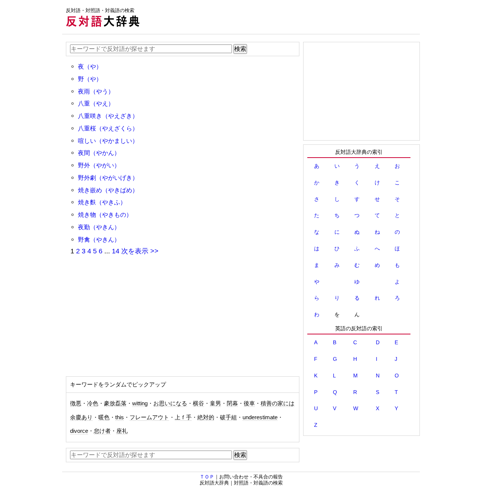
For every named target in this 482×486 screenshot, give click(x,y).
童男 (215, 403)
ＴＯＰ (207, 477)
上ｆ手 (183, 417)
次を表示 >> (140, 251)
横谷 (198, 403)
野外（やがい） (99, 165)
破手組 (228, 417)
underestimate (260, 417)
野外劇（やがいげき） (108, 177)
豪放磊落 (115, 403)
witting (140, 403)
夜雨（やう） (96, 91)
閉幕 (232, 403)
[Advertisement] (283, 17)
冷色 (92, 403)
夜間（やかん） (99, 152)
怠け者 (102, 431)
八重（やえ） (96, 103)
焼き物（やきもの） (105, 214)
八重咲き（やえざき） (108, 115)
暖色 (104, 417)
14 (115, 251)
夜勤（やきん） (99, 227)
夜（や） (90, 66)
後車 (249, 403)
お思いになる (170, 403)
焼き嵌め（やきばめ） (108, 190)
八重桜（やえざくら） (108, 128)
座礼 (122, 431)
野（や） (90, 78)
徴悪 (75, 403)
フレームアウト (149, 417)
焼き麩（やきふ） (102, 202)
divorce (79, 431)
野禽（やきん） (99, 239)
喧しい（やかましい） (108, 140)
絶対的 (205, 417)
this (119, 417)
